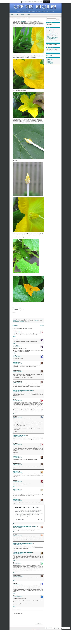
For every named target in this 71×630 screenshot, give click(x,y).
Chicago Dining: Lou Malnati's (52, 30)
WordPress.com (49, 63)
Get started (46, 1)
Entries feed (49, 61)
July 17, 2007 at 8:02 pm (17, 436)
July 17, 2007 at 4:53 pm (17, 417)
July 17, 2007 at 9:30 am (17, 356)
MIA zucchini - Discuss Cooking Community (22, 543)
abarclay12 (15, 471)
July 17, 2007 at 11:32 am (17, 371)
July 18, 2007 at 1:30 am (17, 444)
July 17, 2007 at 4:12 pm (17, 400)
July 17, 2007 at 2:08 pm (17, 382)
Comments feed (50, 62)
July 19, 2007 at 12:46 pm (17, 500)
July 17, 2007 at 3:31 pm (17, 391)
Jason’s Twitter (50, 53)
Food (41, 319)
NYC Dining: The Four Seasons (52, 37)
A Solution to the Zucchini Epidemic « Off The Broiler (24, 526)
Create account (49, 59)
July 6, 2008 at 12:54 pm (17, 535)
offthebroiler (16, 362)
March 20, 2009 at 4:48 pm (17, 553)
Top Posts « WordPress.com (19, 435)
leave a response (16, 321)
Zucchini (23, 21)
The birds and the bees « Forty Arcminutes (22, 552)
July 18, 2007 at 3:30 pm (17, 481)
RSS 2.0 (36, 320)
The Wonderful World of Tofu (52, 40)
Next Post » (42, 325)
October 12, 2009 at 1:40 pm (18, 576)
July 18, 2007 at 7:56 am (17, 457)
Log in (48, 60)
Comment (39, 623)
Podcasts (22, 14)
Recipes (28, 14)
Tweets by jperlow (49, 55)
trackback (22, 321)
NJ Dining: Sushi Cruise (51, 29)
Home (12, 14)
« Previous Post (15, 325)
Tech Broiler (50, 47)
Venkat (14, 331)
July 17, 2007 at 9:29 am (17, 346)
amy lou (15, 355)
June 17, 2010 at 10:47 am (17, 584)
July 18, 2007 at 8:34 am (17, 464)
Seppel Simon (16, 489)
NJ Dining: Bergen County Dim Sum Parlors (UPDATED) (53, 33)
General (14, 320)
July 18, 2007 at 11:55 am (17, 472)
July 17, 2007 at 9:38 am (17, 363)
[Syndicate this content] (47, 47)
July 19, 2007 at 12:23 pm (17, 490)
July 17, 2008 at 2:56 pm (17, 544)
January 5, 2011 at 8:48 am (17, 596)
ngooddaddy (16, 345)
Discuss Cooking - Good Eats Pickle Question (23, 390)
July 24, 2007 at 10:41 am (17, 527)
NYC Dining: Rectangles (51, 34)
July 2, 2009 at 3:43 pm (17, 563)
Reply (14, 336)
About (16, 14)
